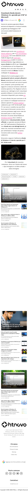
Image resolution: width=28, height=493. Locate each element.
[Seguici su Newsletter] (14, 473)
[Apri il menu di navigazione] (15, 9)
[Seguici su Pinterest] (21, 473)
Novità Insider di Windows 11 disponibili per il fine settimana (9, 223)
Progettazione (6, 176)
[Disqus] (14, 251)
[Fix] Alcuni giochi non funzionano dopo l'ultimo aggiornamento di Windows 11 (9, 206)
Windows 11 (14, 73)
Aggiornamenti (6, 194)
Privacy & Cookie (14, 449)
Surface (19, 133)
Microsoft (14, 174)
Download (5, 174)
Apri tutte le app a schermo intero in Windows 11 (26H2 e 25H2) (10, 215)
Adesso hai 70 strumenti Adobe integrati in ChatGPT (9, 350)
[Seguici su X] (23, 9)
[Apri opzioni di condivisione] (24, 20)
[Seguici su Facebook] (20, 9)
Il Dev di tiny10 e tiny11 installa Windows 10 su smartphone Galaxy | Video (10, 333)
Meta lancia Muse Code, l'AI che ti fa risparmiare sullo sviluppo (10, 358)
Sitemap (14, 452)
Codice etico (14, 454)
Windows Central (6, 118)
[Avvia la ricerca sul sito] (25, 9)
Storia (15, 176)
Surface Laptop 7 (18, 103)
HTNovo (6, 20)
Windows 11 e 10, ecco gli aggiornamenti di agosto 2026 (12, 325)
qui (25, 95)
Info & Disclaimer (14, 446)
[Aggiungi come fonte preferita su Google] (19, 20)
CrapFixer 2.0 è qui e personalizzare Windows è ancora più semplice (13, 197)
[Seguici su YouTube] (17, 473)
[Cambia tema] (18, 9)
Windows (21, 176)
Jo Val (3, 200)
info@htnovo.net (14, 484)
